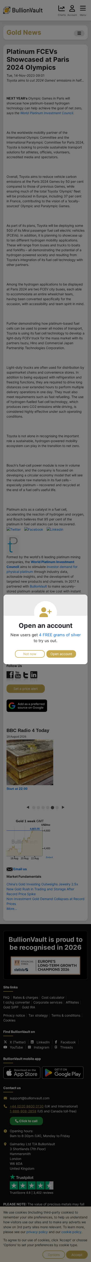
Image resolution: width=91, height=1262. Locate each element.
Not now (29, 654)
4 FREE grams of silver (60, 635)
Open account (61, 654)
